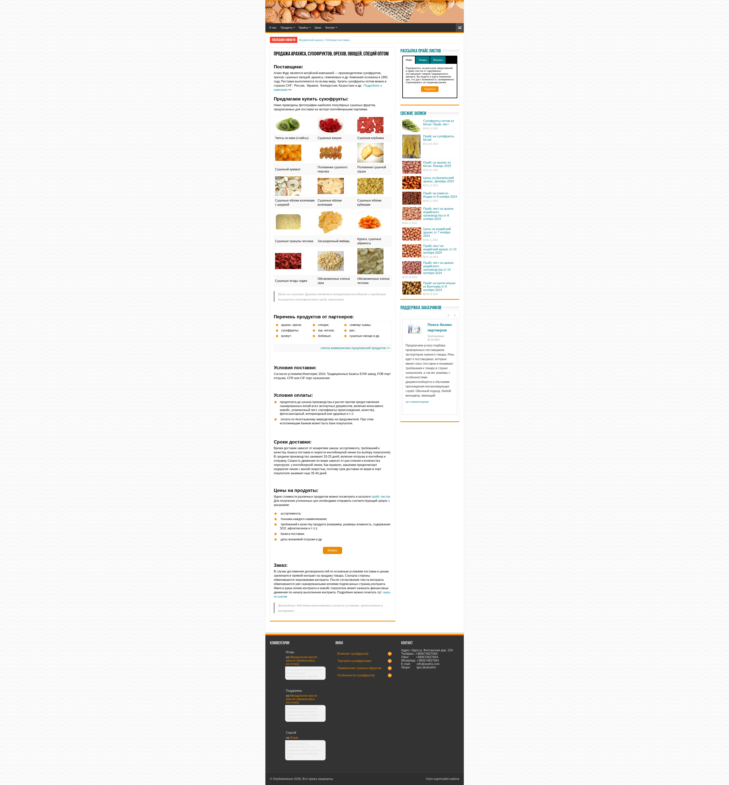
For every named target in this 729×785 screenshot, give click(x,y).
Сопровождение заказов (428, 344)
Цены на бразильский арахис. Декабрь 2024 (438, 179)
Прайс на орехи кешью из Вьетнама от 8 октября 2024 (439, 286)
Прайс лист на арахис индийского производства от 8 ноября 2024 (438, 214)
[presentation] (449, 315)
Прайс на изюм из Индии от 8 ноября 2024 (440, 195)
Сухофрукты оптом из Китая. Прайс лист (438, 122)
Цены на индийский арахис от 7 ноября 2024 (437, 232)
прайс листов (381, 496)
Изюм (294, 737)
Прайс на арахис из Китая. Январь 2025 (437, 164)
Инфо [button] (409, 59)
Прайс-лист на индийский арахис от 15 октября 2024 (440, 249)
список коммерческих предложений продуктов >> (355, 348)
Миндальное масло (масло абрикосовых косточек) (301, 660)
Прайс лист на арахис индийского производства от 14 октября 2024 (438, 268)
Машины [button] (438, 59)
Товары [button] (422, 59)
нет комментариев (417, 411)
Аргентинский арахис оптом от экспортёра (327, 40)
